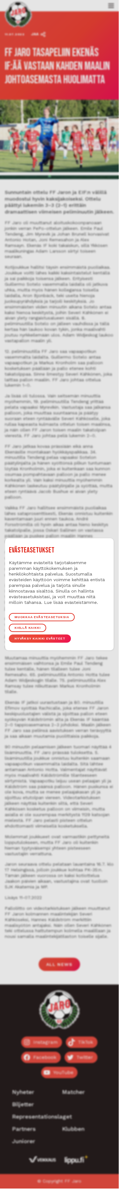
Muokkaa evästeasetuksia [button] (42, 617)
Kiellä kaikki (28, 627)
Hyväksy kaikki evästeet (40, 638)
